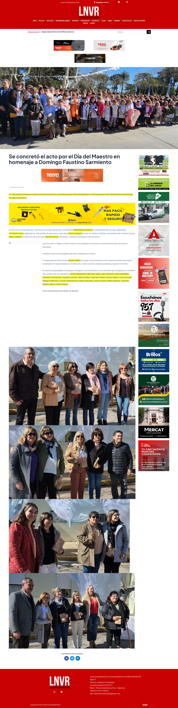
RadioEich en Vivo (102, 2)
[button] (66, 658)
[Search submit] (149, 31)
